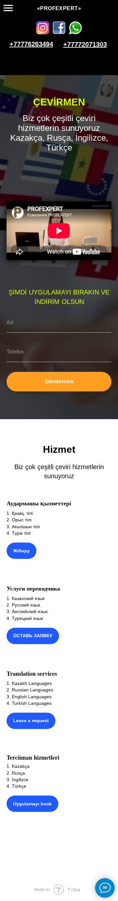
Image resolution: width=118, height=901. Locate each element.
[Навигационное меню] (8, 8)
